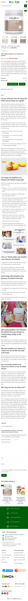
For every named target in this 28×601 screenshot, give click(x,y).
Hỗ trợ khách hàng (19, 550)
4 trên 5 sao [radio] (16, 439)
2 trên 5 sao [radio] (14, 439)
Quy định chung (5, 557)
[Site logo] (14, 2)
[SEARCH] (25, 5)
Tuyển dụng (4, 562)
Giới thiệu (4, 552)
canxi (22, 209)
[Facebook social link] (2, 593)
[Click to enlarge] (3, 32)
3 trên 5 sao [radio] (15, 439)
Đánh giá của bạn (6, 439)
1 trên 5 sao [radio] (13, 439)
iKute (9, 404)
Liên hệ (3, 559)
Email (2, 464)
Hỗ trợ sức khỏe (5, 47)
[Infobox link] (14, 509)
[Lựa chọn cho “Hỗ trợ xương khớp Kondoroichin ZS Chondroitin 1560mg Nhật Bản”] (25, 485)
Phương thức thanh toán (19, 555)
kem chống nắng (19, 150)
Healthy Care (4, 51)
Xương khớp (13, 47)
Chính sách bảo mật (6, 555)
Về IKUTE (4, 550)
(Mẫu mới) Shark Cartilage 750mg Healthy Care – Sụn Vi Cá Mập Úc (7, 499)
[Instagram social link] (5, 593)
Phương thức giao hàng (19, 557)
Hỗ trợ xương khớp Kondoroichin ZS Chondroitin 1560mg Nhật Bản (21, 499)
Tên (2, 458)
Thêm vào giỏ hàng (12, 84)
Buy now (22, 84)
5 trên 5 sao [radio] (18, 439)
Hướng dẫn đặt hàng (18, 552)
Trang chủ (3, 46)
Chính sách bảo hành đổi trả (19, 560)
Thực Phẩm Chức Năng (14, 46)
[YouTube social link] (7, 593)
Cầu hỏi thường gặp (18, 563)
